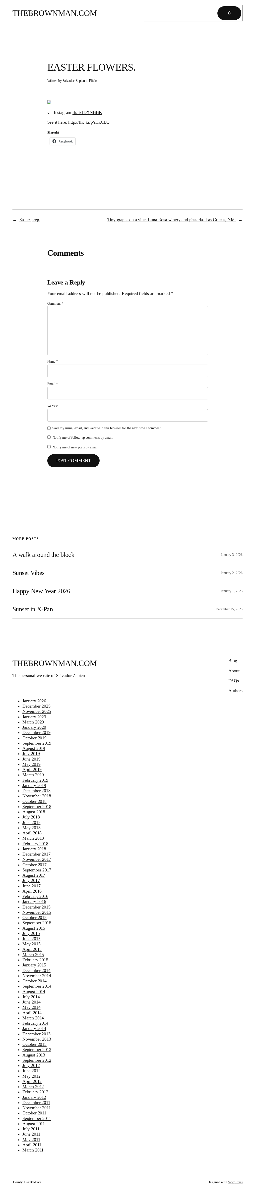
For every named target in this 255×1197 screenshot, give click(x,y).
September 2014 (36, 986)
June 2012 (31, 1070)
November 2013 (36, 1039)
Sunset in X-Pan (32, 609)
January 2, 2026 (232, 573)
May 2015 (31, 943)
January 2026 (34, 700)
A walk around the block (43, 554)
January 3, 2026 (232, 555)
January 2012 (34, 1097)
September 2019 (36, 743)
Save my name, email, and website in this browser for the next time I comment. (106, 428)
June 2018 (31, 822)
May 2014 (31, 1007)
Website (52, 406)
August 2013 (33, 1055)
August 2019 (33, 748)
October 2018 (34, 801)
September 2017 (36, 869)
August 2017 (33, 875)
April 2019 (32, 769)
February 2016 (35, 896)
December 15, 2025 (229, 609)
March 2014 (33, 1017)
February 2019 (35, 780)
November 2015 (36, 912)
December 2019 (36, 732)
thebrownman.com (54, 13)
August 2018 (33, 811)
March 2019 (33, 774)
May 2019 (31, 764)
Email (52, 384)
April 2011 (31, 1144)
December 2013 (36, 1033)
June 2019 (31, 759)
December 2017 (36, 854)
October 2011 (34, 1112)
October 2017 (34, 864)
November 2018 (36, 795)
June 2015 (31, 938)
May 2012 (31, 1076)
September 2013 (36, 1049)
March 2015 (33, 954)
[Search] (229, 13)
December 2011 (36, 1102)
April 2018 (32, 832)
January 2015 (34, 964)
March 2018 (33, 838)
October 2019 (34, 737)
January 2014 (34, 1028)
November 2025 (36, 711)
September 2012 (36, 1060)
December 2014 (36, 970)
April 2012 (32, 1081)
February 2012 (35, 1091)
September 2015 (36, 922)
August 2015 (33, 928)
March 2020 (33, 721)
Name (52, 361)
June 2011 (31, 1134)
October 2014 (34, 980)
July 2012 (31, 1065)
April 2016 (32, 891)
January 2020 (34, 727)
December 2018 (36, 790)
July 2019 (31, 753)
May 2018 (31, 827)
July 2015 (31, 933)
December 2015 (36, 907)
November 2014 (36, 975)
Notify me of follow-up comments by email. (83, 437)
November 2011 (36, 1107)
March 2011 (33, 1150)
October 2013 (34, 1044)
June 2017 (31, 885)
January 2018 (34, 848)
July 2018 (31, 816)
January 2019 (34, 785)
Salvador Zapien (74, 81)
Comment (55, 303)
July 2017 (31, 880)
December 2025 (36, 706)
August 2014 (33, 991)
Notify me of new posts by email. (75, 447)
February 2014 (35, 1023)
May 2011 (31, 1139)
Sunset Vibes (28, 572)
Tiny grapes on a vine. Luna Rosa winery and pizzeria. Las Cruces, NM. (171, 219)
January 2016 (34, 901)
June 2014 (31, 1002)
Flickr (93, 81)
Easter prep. (29, 219)
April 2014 (32, 1012)
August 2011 (33, 1123)
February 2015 (35, 959)
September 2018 (36, 806)
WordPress (235, 1182)
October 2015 (34, 917)
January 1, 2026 (232, 591)
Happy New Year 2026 (41, 591)
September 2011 (36, 1118)
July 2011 (30, 1128)
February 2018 (35, 843)
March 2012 (33, 1086)
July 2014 (31, 996)
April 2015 (32, 949)
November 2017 (36, 859)
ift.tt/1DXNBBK (87, 112)
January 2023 (34, 716)
